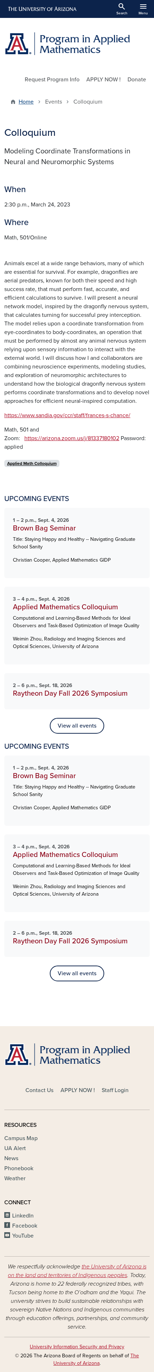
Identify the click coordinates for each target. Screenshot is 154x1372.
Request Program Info (52, 79)
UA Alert (15, 1148)
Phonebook (18, 1168)
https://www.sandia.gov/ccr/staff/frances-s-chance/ (67, 415)
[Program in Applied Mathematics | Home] (77, 43)
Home (26, 101)
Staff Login (115, 1090)
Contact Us (39, 1090)
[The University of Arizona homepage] (41, 9)
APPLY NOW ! (103, 79)
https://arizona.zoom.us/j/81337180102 (71, 438)
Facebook (24, 1225)
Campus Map (21, 1138)
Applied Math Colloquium (32, 463)
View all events (77, 725)
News (11, 1158)
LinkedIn (23, 1215)
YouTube (23, 1235)
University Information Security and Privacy (77, 1347)
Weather (14, 1178)
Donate (136, 79)
